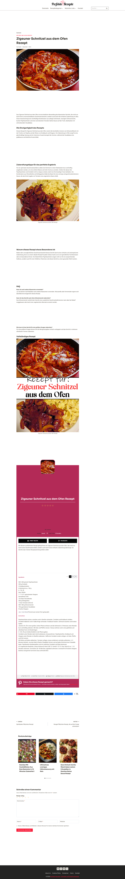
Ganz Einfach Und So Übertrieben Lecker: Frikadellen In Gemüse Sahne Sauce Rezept (68, 769)
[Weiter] (75, 758)
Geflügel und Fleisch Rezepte (24, 35)
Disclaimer (65, 873)
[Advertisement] (47, 21)
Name (19, 822)
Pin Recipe (63, 541)
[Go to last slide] (20, 758)
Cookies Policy (56, 873)
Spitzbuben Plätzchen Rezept (24, 723)
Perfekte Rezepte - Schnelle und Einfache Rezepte (64, 877)
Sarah (19, 47)
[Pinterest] (64, 868)
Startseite (45, 8)
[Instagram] (61, 868)
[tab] (44, 778)
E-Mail (41, 822)
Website (62, 822)
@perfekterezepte (74, 684)
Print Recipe (33, 541)
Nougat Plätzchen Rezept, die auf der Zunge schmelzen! (66, 724)
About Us (48, 873)
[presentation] (27, 751)
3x (75, 577)
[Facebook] (58, 868)
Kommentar (21, 801)
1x (70, 577)
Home (72, 873)
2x (73, 577)
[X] (67, 868)
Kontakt (80, 8)
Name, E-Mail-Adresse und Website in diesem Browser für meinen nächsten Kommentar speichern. (43, 826)
